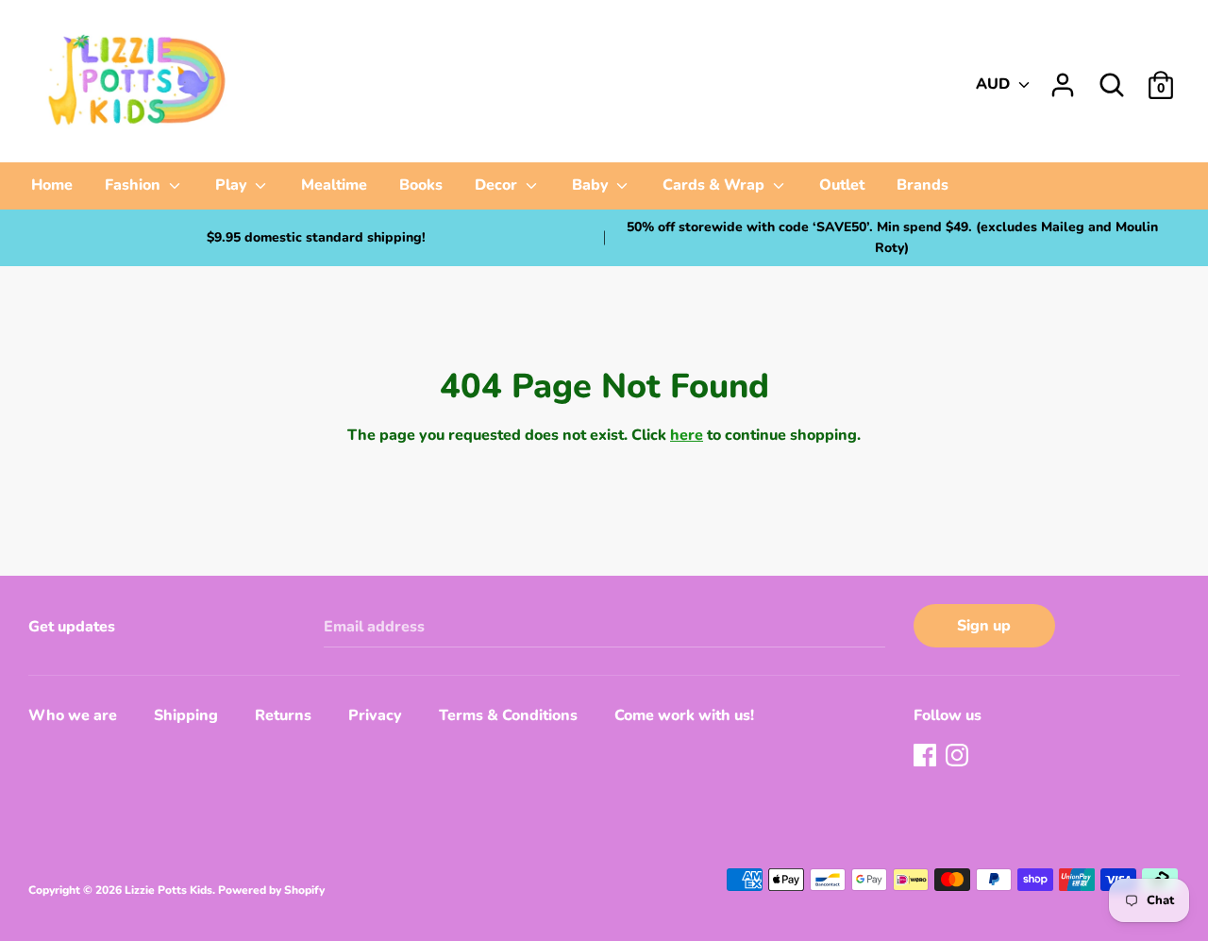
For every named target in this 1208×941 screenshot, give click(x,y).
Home (52, 185)
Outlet (841, 185)
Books (421, 185)
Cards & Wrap (715, 185)
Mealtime (334, 185)
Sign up (984, 625)
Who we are (72, 715)
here (686, 435)
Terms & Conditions (508, 715)
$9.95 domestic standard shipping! (316, 237)
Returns (283, 715)
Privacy (375, 715)
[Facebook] (927, 757)
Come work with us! (684, 715)
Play (233, 185)
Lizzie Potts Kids (168, 890)
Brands (922, 185)
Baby (592, 185)
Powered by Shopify (271, 890)
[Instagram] (959, 757)
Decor (498, 185)
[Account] (1063, 77)
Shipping (186, 715)
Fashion (134, 185)
